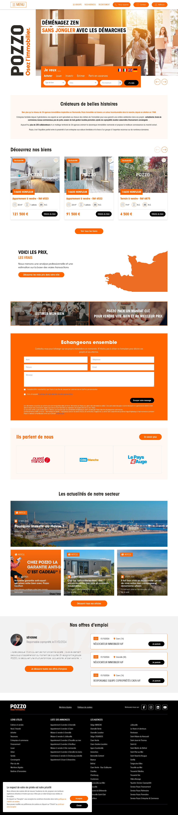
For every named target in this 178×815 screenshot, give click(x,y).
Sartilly (132, 760)
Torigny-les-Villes (136, 763)
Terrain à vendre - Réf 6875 (75, 198)
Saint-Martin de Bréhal (138, 748)
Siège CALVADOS (96, 736)
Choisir (79, 805)
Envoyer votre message (142, 400)
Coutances (94, 779)
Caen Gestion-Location (98, 744)
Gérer (13, 752)
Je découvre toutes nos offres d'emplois (49, 668)
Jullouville (134, 725)
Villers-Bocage (135, 779)
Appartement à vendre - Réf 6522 (24, 198)
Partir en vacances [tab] (98, 75)
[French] (120, 70)
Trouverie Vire (135, 775)
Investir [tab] (69, 75)
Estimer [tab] (81, 75)
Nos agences (90, 4)
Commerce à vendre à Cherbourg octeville (66, 756)
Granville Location (97, 732)
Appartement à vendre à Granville (63, 725)
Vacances (14, 736)
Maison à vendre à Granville (60, 732)
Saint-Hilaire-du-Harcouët (139, 736)
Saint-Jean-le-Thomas (138, 740)
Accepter (79, 798)
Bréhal (92, 763)
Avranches (94, 752)
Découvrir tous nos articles (89, 603)
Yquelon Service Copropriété (140, 783)
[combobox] (54, 82)
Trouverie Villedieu (137, 771)
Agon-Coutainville (96, 748)
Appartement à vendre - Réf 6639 (132, 198)
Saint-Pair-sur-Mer (136, 752)
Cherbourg (94, 775)
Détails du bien (44, 214)
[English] (130, 70)
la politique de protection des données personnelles (55, 394)
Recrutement (104, 4)
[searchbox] (54, 82)
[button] (156, 81)
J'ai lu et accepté (50, 394)
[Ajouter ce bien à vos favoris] (50, 160)
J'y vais (131, 83)
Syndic (13, 756)
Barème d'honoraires (18, 771)
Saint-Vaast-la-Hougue (138, 756)
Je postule (156, 644)
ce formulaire (60, 413)
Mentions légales (65, 707)
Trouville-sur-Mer (136, 767)
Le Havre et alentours (138, 729)
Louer (13, 748)
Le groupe (77, 4)
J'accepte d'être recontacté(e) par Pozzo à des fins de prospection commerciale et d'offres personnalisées (62, 389)
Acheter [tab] (48, 75)
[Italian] (125, 70)
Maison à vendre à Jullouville (61, 736)
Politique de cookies (84, 707)
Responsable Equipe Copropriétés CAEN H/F (117, 680)
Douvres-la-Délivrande (98, 790)
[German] (135, 70)
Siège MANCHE (96, 725)
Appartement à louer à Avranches (62, 760)
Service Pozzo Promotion (139, 794)
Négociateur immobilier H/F (108, 644)
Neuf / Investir (16, 729)
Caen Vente (94, 740)
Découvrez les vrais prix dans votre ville (41, 274)
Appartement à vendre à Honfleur (62, 744)
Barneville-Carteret (97, 756)
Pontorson (134, 732)
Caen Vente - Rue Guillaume (101, 767)
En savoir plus (150, 436)
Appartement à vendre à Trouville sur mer (65, 740)
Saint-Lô (133, 744)
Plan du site (15, 763)
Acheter (13, 732)
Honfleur (93, 798)
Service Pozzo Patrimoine (139, 790)
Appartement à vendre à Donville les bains (66, 752)
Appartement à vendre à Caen (61, 729)
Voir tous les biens (89, 231)
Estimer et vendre (17, 725)
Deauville (93, 787)
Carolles (93, 771)
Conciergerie (15, 760)
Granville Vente (95, 729)
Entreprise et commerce (19, 740)
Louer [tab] (59, 75)
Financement (15, 744)
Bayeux (93, 760)
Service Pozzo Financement (140, 787)
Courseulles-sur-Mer (97, 783)
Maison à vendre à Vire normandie (63, 748)
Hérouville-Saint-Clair (98, 794)
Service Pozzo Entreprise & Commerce (144, 798)
